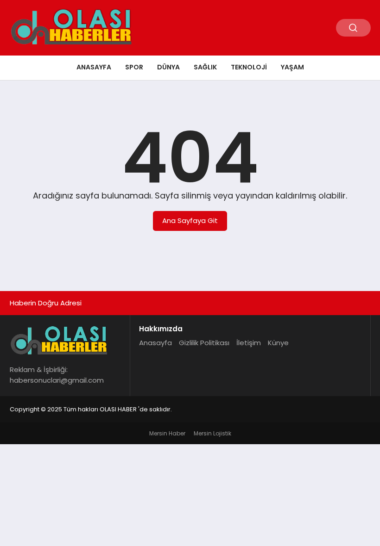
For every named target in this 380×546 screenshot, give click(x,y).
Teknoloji (249, 67)
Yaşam (292, 67)
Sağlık (205, 67)
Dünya (168, 67)
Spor (134, 67)
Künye (278, 342)
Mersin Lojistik (212, 433)
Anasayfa (93, 67)
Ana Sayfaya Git (190, 220)
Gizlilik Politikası (204, 342)
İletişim (248, 342)
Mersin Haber (167, 433)
